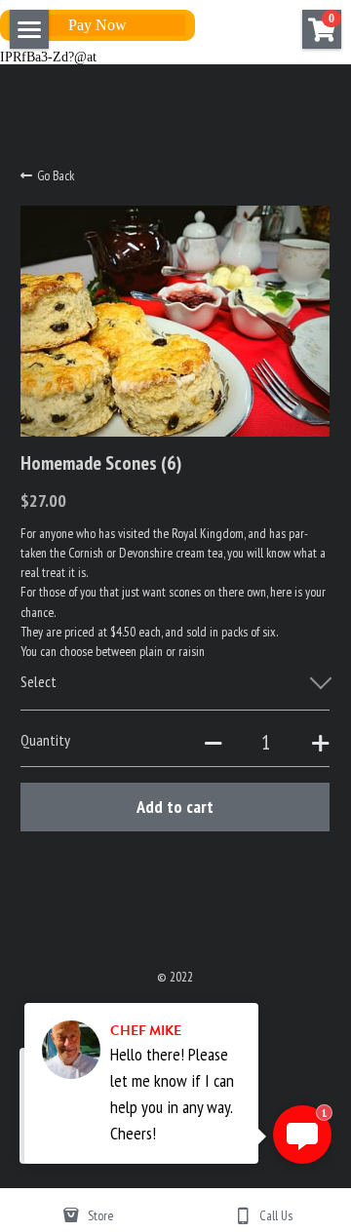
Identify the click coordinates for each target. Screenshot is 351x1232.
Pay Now (97, 25)
